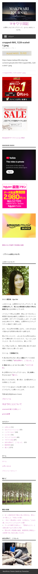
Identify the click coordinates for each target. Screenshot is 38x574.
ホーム (4, 461)
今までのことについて (12, 404)
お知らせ (8, 427)
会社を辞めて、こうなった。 (23, 360)
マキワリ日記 (19, 23)
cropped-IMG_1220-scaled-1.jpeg (14, 73)
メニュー (11, 36)
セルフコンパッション (12, 430)
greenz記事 (6, 414)
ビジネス (8, 435)
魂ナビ (14, 375)
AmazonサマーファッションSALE (13, 138)
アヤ (12, 48)
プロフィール (6, 399)
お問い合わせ (6, 466)
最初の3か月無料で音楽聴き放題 (13, 245)
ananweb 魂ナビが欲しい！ (11, 409)
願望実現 (8, 445)
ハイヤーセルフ (10, 432)
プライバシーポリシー (9, 471)
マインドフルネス (10, 437)
